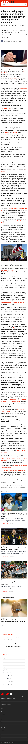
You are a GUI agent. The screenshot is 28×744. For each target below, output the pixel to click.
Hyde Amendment (18, 328)
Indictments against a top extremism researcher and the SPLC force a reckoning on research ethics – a (13, 582)
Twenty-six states (6, 108)
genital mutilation (16, 282)
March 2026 (7, 673)
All (1, 711)
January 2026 (7, 678)
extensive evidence (6, 458)
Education (3, 511)
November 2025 (8, 684)
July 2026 (6, 661)
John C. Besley (5, 556)
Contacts (3, 735)
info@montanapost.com (6, 704)
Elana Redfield (23, 88)
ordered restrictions (14, 78)
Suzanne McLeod (5, 523)
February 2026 (7, 676)
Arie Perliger (4, 591)
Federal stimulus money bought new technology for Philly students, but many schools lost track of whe (14, 514)
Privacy (2, 733)
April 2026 (6, 670)
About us (3, 727)
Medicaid (7, 132)
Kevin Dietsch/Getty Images (7, 270)
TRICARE (15, 132)
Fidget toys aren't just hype (10, 643)
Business (3, 714)
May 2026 (6, 667)
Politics (2, 546)
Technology (3, 618)
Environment (3, 717)
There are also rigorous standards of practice (13, 470)
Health (2, 719)
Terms (2, 730)
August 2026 (7, 658)
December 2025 (8, 681)
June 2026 (6, 664)
